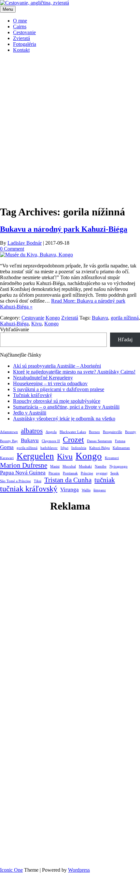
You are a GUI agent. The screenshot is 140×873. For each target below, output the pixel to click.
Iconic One (11, 870)
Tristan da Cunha (67, 480)
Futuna (120, 441)
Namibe (100, 466)
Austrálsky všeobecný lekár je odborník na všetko (64, 418)
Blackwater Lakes (73, 432)
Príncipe (87, 473)
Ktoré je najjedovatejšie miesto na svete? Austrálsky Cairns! (74, 372)
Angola (51, 432)
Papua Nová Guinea (23, 473)
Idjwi (64, 448)
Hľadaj (125, 339)
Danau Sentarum (99, 441)
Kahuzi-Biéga (14, 323)
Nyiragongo (118, 466)
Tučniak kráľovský (32, 395)
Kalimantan (121, 448)
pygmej (101, 473)
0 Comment (12, 249)
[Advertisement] (70, 128)
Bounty (130, 432)
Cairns (19, 26)
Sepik (114, 473)
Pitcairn (54, 473)
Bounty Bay (9, 441)
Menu (8, 9)
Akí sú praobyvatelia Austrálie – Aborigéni (57, 366)
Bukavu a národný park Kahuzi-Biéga (63, 229)
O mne (20, 20)
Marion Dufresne (23, 465)
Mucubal (69, 466)
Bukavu (100, 318)
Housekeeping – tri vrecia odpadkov (50, 383)
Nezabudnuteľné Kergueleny (43, 377)
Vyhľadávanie (14, 329)
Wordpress (79, 870)
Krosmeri (112, 458)
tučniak (104, 480)
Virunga (69, 489)
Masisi (55, 466)
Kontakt (21, 50)
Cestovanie (24, 32)
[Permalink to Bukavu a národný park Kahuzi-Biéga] (36, 254)
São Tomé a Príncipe (15, 481)
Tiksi (37, 481)
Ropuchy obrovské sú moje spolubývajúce (56, 401)
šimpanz (99, 490)
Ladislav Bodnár (24, 243)
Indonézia (78, 448)
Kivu (36, 323)
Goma (7, 447)
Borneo (94, 432)
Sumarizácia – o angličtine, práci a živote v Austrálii (66, 407)
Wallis (86, 490)
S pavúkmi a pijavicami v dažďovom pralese (58, 389)
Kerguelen (35, 456)
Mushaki (85, 466)
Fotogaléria (24, 44)
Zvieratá (21, 38)
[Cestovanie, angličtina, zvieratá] (34, 3)
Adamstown (9, 432)
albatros (32, 431)
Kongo (53, 318)
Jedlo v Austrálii (29, 413)
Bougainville (112, 432)
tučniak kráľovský (28, 488)
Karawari (7, 458)
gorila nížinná (125, 318)
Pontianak (70, 473)
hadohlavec (49, 448)
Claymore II (51, 441)
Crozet (73, 439)
